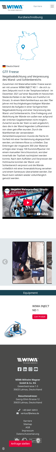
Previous (5, 262)
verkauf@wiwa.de (30, 413)
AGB (28, 427)
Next (49, 262)
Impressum (28, 430)
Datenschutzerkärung (27, 433)
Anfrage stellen (20, 443)
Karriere (38, 6)
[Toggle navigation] (52, 6)
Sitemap (28, 424)
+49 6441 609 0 (30, 410)
